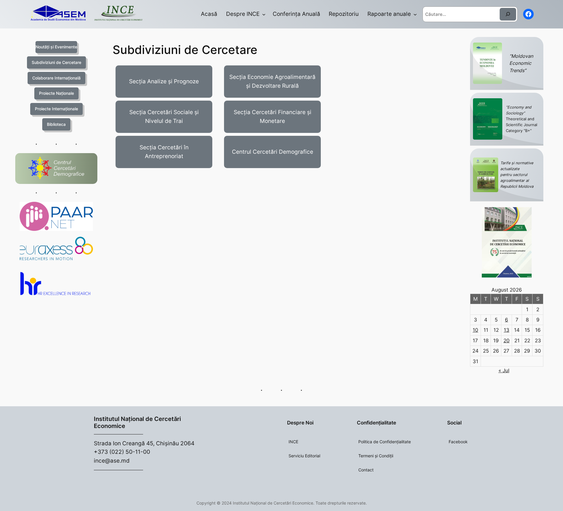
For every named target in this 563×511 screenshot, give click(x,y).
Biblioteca (56, 124)
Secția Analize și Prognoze (164, 81)
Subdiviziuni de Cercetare (56, 62)
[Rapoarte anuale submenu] (415, 14)
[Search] (508, 14)
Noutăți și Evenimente (56, 46)
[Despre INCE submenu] (264, 14)
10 (475, 330)
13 (506, 330)
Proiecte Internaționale (56, 108)
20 (506, 341)
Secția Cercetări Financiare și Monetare (272, 116)
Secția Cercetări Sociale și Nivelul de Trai (164, 116)
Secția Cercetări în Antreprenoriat (164, 152)
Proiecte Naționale (56, 93)
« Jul (503, 370)
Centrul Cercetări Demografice (272, 151)
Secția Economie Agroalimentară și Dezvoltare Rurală (272, 81)
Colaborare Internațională (56, 77)
